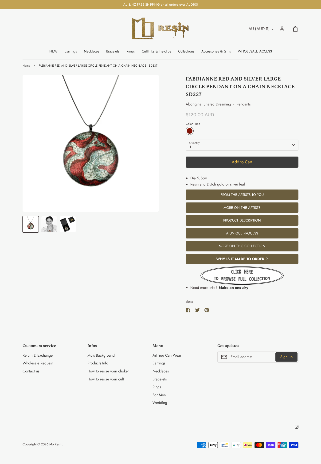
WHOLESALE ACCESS (255, 51)
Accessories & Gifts (216, 51)
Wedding (160, 402)
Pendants (243, 104)
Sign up (286, 356)
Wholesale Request (38, 363)
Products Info (97, 363)
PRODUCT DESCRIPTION (242, 220)
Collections (186, 51)
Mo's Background (101, 355)
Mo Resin (55, 444)
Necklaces (91, 51)
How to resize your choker (108, 371)
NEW (53, 51)
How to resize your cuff (105, 379)
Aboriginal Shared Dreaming (208, 104)
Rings (130, 51)
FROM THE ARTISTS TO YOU (242, 194)
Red (190, 131)
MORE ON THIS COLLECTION (242, 246)
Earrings (71, 51)
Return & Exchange (38, 355)
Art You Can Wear (167, 355)
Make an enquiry (233, 287)
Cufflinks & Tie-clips (156, 51)
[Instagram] (296, 427)
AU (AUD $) (259, 29)
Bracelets (112, 51)
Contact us (31, 371)
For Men (159, 395)
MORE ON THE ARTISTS (241, 207)
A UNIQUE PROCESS (242, 233)
